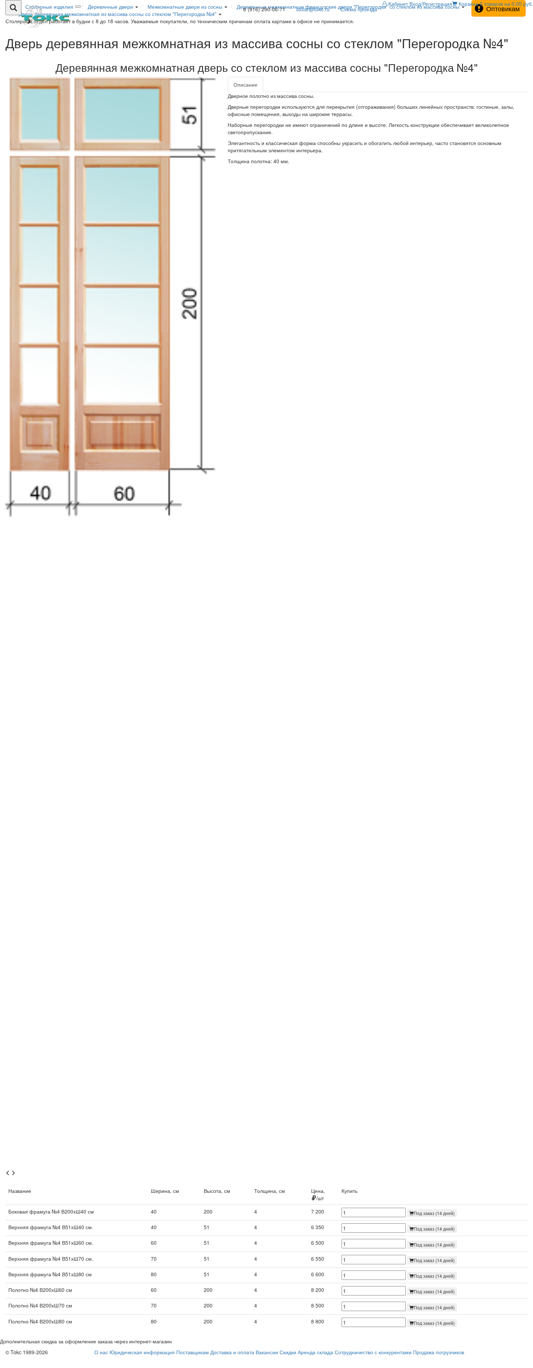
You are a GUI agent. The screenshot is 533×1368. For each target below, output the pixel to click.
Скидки (288, 1352)
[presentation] (8, 1173)
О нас (101, 1352)
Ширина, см (165, 1190)
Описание (245, 84)
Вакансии (267, 1352)
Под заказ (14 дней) (434, 1213)
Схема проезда (358, 9)
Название (19, 1190)
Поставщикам (192, 1352)
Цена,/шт (318, 1194)
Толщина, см (269, 1190)
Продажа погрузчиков (438, 1352)
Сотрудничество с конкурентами (373, 1352)
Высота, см (217, 1190)
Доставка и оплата (232, 1352)
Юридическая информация (142, 1352)
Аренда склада (315, 1352)
